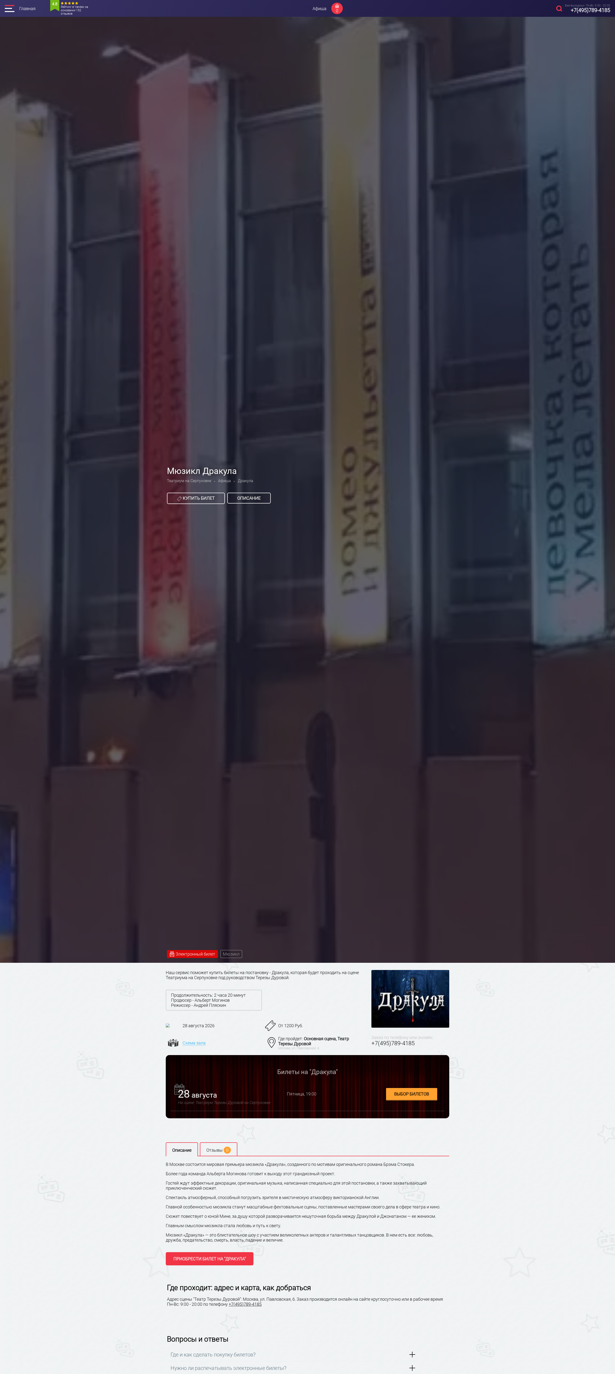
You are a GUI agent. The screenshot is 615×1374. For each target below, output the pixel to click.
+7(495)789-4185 (590, 10)
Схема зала (194, 1042)
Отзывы (217, 1150)
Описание (249, 498)
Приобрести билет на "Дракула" (209, 1258)
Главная (27, 8)
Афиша (319, 8)
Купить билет (198, 498)
